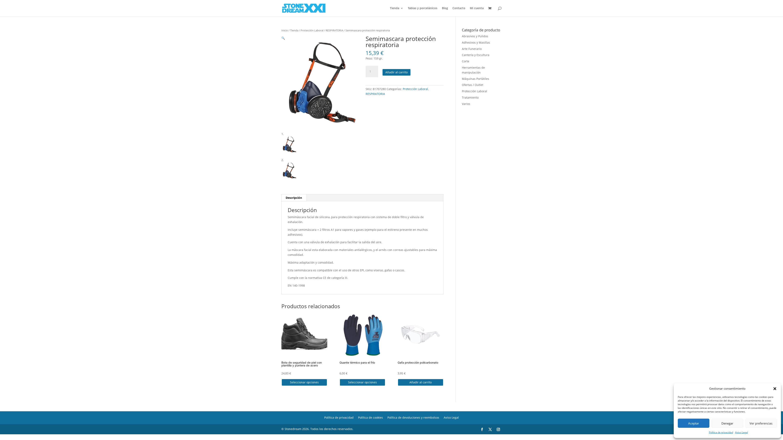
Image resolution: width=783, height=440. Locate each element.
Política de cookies (370, 417)
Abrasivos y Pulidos (475, 36)
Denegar (727, 423)
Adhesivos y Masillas (476, 42)
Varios (466, 104)
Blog (445, 8)
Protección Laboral (312, 30)
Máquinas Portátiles (475, 79)
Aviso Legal (741, 432)
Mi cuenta (477, 8)
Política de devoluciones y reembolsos (413, 417)
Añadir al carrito (396, 72)
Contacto (458, 8)
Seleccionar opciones (304, 382)
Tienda (394, 8)
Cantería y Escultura (475, 55)
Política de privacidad (721, 432)
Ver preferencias (761, 423)
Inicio (284, 30)
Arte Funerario (472, 49)
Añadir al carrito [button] (420, 382)
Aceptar (693, 423)
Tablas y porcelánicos (422, 8)
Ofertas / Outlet (472, 85)
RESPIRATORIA (334, 30)
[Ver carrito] (490, 8)
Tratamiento (470, 97)
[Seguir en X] (490, 429)
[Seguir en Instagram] (498, 429)
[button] (775, 389)
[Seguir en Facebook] (482, 429)
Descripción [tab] (294, 198)
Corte (465, 61)
